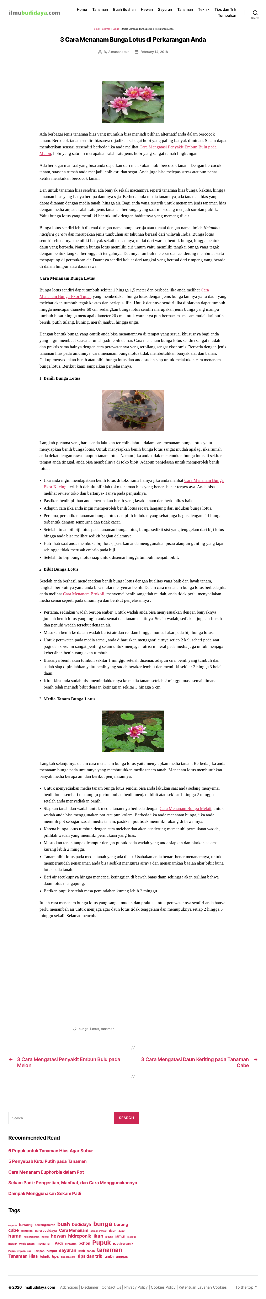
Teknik (203, 9)
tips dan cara (68, 1256)
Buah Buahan (124, 9)
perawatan (70, 1243)
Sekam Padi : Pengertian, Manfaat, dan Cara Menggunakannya (72, 1182)
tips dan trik (90, 1256)
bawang (25, 1225)
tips (55, 1256)
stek (81, 1251)
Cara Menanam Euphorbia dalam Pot (46, 1172)
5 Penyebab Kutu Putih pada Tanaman (47, 1161)
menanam (44, 1243)
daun (112, 1231)
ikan (98, 1236)
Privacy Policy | (137, 1287)
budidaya (81, 1224)
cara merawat (98, 1230)
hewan (58, 1236)
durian (121, 1231)
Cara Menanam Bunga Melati (185, 808)
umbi (109, 1256)
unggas (122, 1256)
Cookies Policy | (165, 1287)
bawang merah (45, 1225)
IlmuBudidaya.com (38, 1287)
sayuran (67, 1250)
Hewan (147, 9)
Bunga (116, 28)
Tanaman (100, 9)
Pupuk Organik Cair (19, 1251)
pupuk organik (123, 1243)
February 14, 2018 (154, 52)
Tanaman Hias (23, 1256)
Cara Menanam (73, 1230)
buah (63, 1224)
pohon (84, 1243)
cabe (13, 1230)
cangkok (27, 1230)
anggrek (12, 1225)
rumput (52, 1251)
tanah (91, 1251)
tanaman (107, 1029)
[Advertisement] (133, 971)
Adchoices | (70, 1287)
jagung (109, 1236)
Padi (59, 1243)
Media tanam (26, 1243)
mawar (12, 1243)
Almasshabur (118, 52)
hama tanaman (31, 1236)
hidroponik (79, 1236)
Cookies (220, 1287)
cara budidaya (46, 1230)
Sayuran (165, 9)
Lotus (94, 1029)
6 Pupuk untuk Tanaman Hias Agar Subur (50, 1150)
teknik (45, 1257)
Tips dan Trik (225, 9)
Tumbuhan (227, 15)
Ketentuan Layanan (196, 1287)
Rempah (39, 1251)
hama (15, 1236)
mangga (131, 1236)
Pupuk (101, 1242)
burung (121, 1224)
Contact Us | (113, 1287)
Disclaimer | (91, 1287)
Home (82, 9)
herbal (45, 1236)
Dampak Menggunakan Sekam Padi (44, 1193)
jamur (120, 1236)
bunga (84, 1029)
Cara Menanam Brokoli (83, 593)
